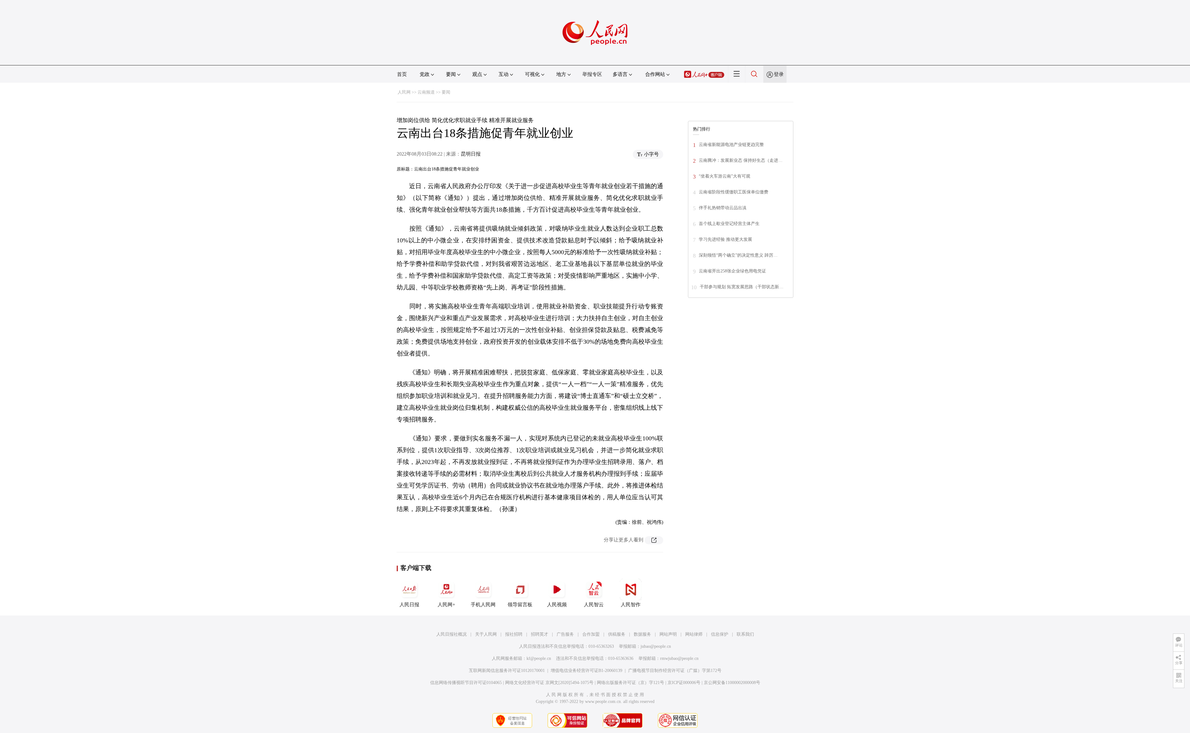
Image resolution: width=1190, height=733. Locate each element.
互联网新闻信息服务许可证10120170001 (507, 670)
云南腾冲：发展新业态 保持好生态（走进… (740, 160)
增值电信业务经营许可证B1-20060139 (586, 670)
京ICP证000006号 (684, 682)
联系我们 (745, 634)
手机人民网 (483, 604)
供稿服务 (616, 634)
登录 (779, 74)
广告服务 (565, 634)
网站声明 (668, 634)
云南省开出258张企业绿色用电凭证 (732, 271)
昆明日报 (471, 154)
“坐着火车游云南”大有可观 (724, 176)
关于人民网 (486, 634)
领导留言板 (520, 604)
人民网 (404, 92)
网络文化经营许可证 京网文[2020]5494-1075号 (549, 682)
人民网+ (446, 604)
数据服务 (642, 634)
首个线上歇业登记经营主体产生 (729, 223)
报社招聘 (513, 634)
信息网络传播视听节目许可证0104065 (466, 682)
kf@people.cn (539, 658)
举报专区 (592, 74)
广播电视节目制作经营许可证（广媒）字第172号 (674, 670)
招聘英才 (539, 634)
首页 (402, 74)
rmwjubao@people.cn (679, 658)
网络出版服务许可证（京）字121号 (630, 682)
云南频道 (426, 92)
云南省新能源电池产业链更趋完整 (731, 144)
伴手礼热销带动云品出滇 (723, 207)
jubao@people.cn (656, 646)
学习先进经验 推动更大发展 (725, 239)
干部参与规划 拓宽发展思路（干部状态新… (741, 287)
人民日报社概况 (451, 634)
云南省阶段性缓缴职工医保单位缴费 (733, 192)
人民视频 (557, 604)
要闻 (446, 92)
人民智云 (594, 604)
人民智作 (631, 604)
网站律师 (694, 634)
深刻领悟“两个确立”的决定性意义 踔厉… (738, 255)
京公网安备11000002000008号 (732, 682)
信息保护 (719, 634)
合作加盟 (591, 634)
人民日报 (409, 604)
